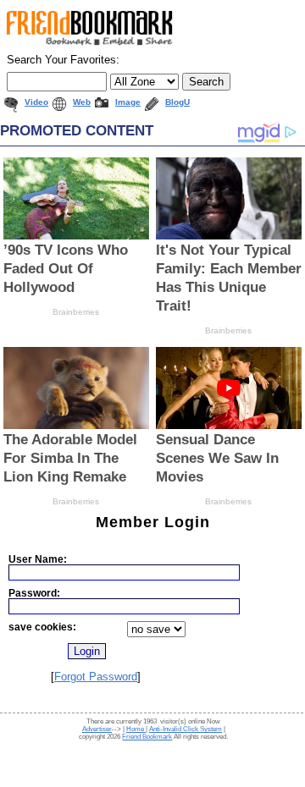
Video (36, 102)
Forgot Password (95, 676)
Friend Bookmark (147, 736)
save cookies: (42, 626)
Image (128, 102)
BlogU (177, 102)
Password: (34, 592)
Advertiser (97, 729)
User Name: (37, 558)
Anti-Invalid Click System (185, 729)
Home (136, 729)
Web (82, 102)
